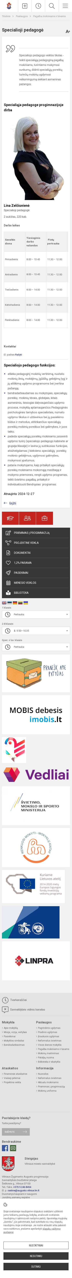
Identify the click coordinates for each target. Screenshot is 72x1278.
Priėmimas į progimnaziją (32, 532)
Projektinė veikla (26, 542)
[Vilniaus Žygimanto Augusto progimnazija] (9, 5)
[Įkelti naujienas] (24, 6)
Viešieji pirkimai (12, 1078)
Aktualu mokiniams (48, 1082)
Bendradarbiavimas (14, 1045)
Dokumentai (22, 552)
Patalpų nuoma (46, 1057)
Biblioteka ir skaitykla (49, 1061)
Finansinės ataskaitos (15, 1074)
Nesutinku (36, 1256)
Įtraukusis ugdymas (48, 1036)
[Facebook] (5, 1148)
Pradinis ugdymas (47, 1032)
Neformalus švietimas (49, 1040)
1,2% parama (23, 562)
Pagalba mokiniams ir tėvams (49, 16)
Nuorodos (43, 1074)
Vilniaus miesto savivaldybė (40, 1163)
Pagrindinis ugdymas (49, 1028)
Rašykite (10, 1131)
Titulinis (6, 16)
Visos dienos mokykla (49, 1045)
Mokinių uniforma (47, 1090)
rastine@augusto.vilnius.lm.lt (23, 1190)
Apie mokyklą (11, 1028)
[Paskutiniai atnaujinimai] (38, 6)
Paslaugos (22, 16)
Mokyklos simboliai (14, 1040)
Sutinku (36, 1266)
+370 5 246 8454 (22, 1187)
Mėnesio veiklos (25, 582)
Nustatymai (36, 1245)
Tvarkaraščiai (18, 1000)
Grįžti (12, 503)
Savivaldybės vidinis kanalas (27, 1009)
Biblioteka (21, 592)
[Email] (13, 1148)
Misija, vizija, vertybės (15, 1032)
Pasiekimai (21, 572)
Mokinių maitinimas (48, 1053)
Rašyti (18, 354)
